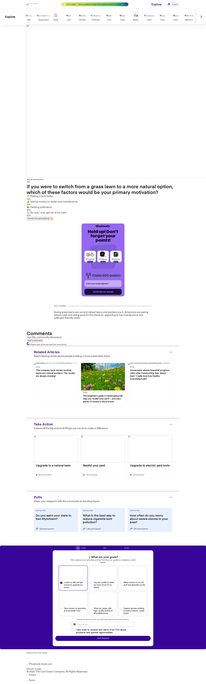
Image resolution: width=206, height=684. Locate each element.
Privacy (32, 675)
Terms (32, 680)
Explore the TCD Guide (37, 653)
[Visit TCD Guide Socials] (31, 659)
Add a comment (35, 341)
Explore (156, 4)
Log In (175, 4)
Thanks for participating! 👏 (40, 219)
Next (201, 16)
